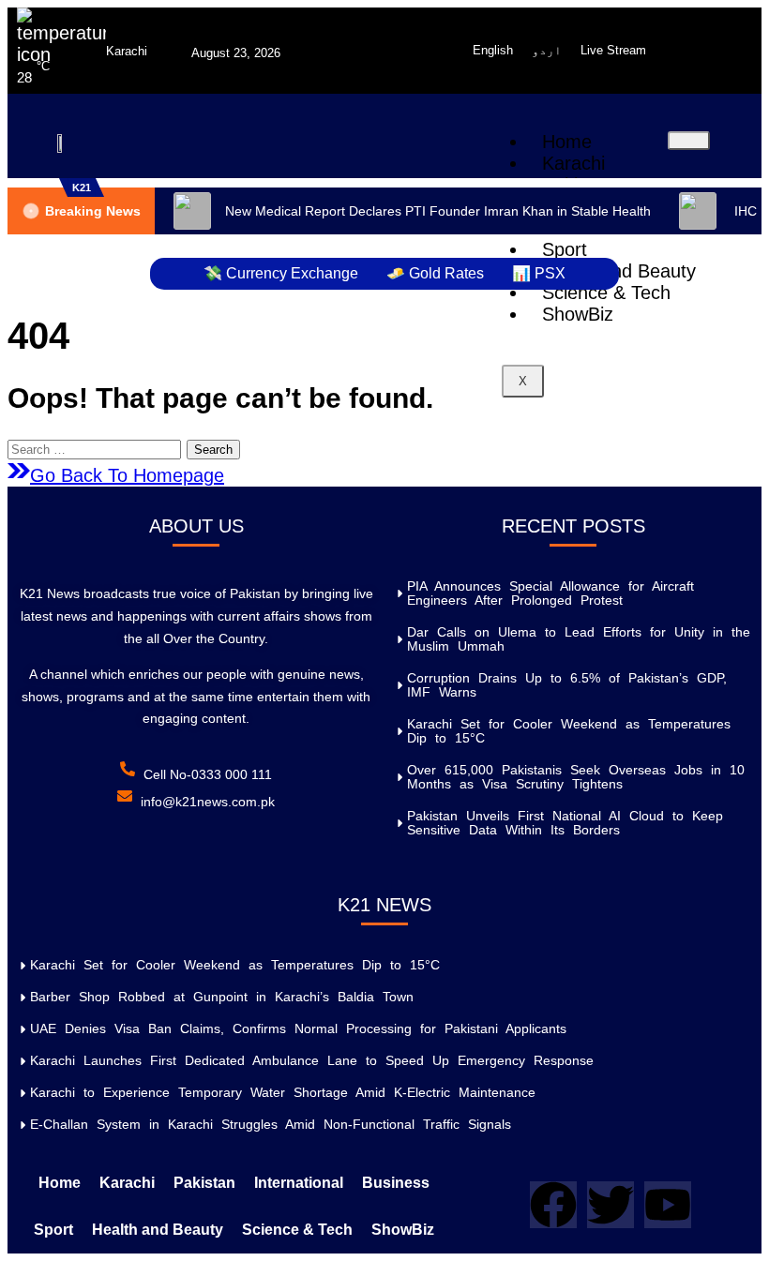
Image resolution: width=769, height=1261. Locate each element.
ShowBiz (577, 314)
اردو (547, 50)
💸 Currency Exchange (281, 273)
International (298, 1183)
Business (396, 1183)
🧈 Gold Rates (435, 273)
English (493, 50)
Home (567, 141)
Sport (53, 1230)
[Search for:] (97, 447)
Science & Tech (606, 292)
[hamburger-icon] (689, 140)
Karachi (573, 163)
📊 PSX (538, 273)
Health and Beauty (157, 1230)
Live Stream (613, 50)
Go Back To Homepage (127, 475)
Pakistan (204, 1183)
